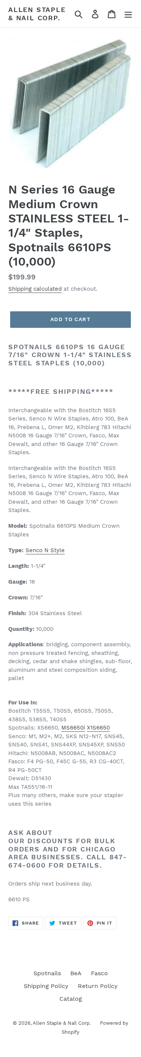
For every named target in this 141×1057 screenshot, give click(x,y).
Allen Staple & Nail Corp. (37, 14)
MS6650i (73, 727)
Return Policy (98, 985)
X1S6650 (98, 727)
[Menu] (128, 13)
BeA (76, 973)
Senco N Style (45, 550)
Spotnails (47, 973)
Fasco (99, 973)
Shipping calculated (35, 288)
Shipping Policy (46, 985)
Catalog (70, 998)
